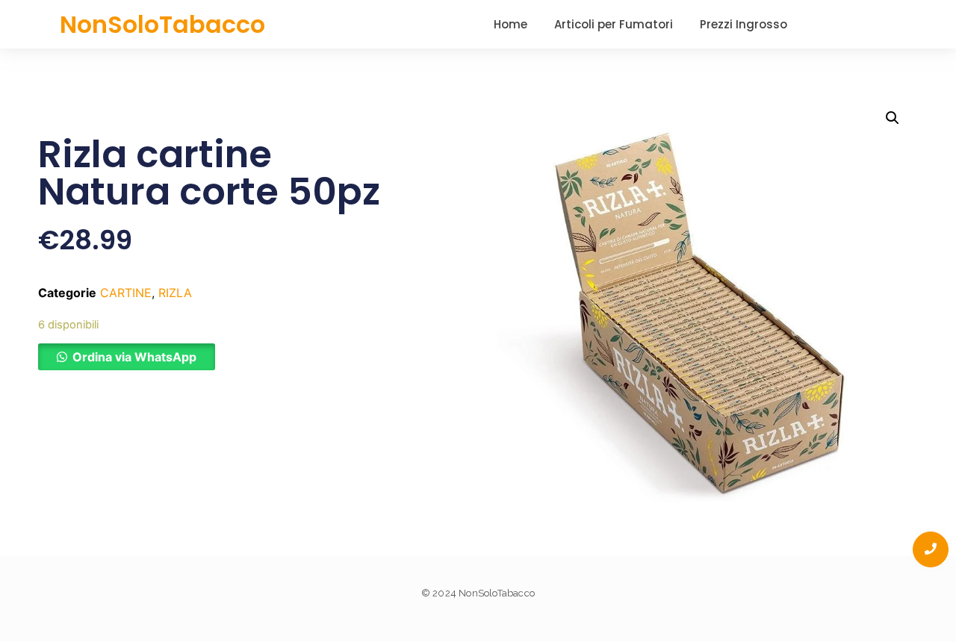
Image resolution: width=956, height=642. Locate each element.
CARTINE (126, 292)
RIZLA (175, 292)
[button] (126, 356)
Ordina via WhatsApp (134, 356)
